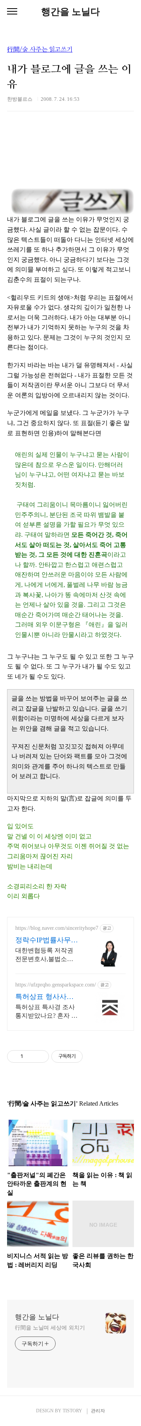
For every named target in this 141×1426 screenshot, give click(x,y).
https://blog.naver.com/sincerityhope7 (56, 928)
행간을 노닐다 (70, 12)
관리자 (98, 1410)
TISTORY (72, 1410)
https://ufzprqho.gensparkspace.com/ (55, 985)
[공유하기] (30, 1056)
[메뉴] (12, 12)
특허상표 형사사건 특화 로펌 (44, 997)
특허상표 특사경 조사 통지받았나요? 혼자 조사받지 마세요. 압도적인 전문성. (46, 1012)
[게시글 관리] (40, 1056)
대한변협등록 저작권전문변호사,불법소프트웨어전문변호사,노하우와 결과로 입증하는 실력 (45, 955)
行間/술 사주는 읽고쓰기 (39, 49)
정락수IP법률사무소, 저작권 (43, 940)
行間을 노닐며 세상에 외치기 (50, 1328)
